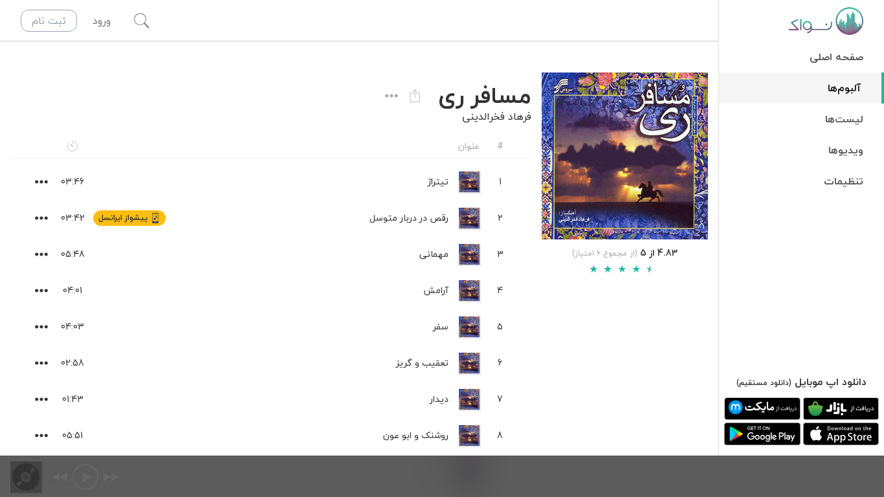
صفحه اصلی (836, 57)
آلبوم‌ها (844, 88)
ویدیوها (845, 150)
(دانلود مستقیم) (763, 383)
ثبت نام (49, 21)
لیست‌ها (844, 119)
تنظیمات (843, 181)
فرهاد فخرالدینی (496, 116)
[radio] (593, 269)
